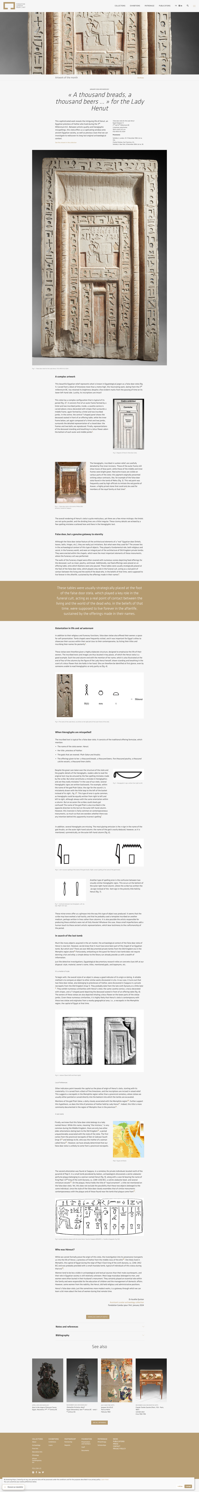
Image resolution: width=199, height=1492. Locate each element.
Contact (116, 1446)
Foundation (86, 1439)
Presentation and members (86, 1443)
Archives (140, 78)
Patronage (149, 6)
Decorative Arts (37, 1452)
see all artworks (99, 1423)
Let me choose (8, 1486)
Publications (164, 6)
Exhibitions (135, 6)
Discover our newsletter (15, 1487)
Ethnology (35, 1455)
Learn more (104, 1480)
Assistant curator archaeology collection (127, 1302)
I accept (188, 1486)
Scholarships (102, 1445)
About (34, 1442)
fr (176, 6)
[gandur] (17, 6)
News (115, 1439)
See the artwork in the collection (65, 143)
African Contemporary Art (36, 1461)
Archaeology (36, 1445)
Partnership (70, 1439)
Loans (51, 1445)
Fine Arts (35, 1449)
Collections (120, 6)
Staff (83, 1447)
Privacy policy (119, 1449)
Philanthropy (102, 1442)
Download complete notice (98, 1317)
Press (115, 1444)
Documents (85, 1451)
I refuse (180, 1486)
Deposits (67, 1445)
